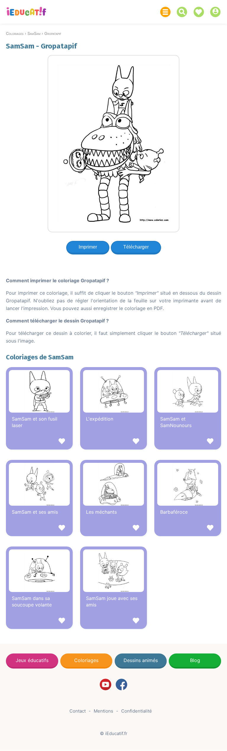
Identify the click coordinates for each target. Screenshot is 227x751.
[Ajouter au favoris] (39, 442)
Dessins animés (141, 660)
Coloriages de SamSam (40, 357)
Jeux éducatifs (32, 660)
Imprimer (88, 246)
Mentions (103, 711)
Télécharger (136, 246)
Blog (195, 660)
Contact (77, 711)
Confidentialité (136, 711)
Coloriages (86, 660)
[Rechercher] (183, 12)
